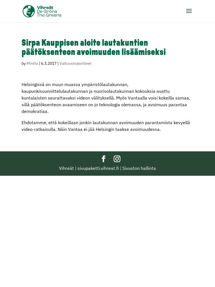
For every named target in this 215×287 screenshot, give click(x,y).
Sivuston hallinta (139, 168)
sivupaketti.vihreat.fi (98, 168)
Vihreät (66, 168)
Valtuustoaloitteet (75, 63)
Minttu (32, 63)
